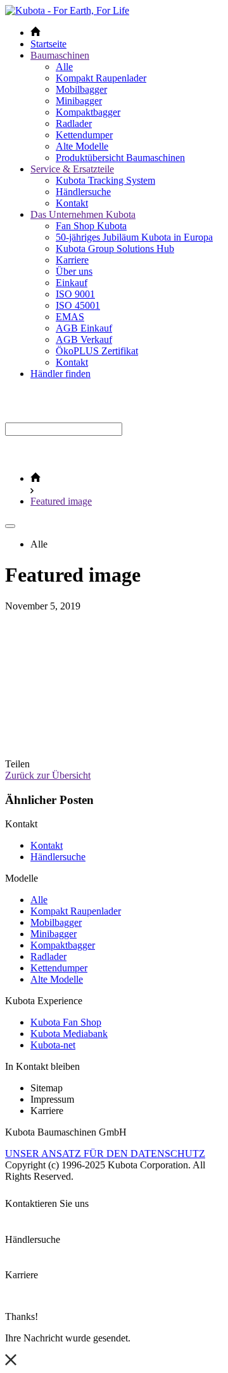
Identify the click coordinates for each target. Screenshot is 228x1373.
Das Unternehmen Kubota (83, 214)
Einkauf (71, 282)
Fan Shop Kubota (91, 225)
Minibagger (79, 100)
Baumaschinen (59, 55)
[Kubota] (67, 10)
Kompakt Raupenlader (101, 78)
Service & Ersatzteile (72, 169)
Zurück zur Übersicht (48, 775)
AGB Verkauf (84, 339)
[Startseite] (35, 478)
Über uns (74, 271)
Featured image (61, 501)
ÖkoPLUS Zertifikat (97, 350)
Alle (64, 66)
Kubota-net (52, 1045)
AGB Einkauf (84, 328)
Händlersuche (83, 191)
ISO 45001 (78, 305)
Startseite (48, 44)
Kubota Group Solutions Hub (115, 248)
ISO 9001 (75, 294)
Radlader (74, 123)
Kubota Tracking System (105, 180)
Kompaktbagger (88, 112)
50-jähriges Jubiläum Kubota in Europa (134, 237)
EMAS (70, 316)
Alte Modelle (82, 146)
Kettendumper (84, 134)
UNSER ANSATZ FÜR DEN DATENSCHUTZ (105, 1153)
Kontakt (72, 203)
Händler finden (60, 373)
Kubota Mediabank (69, 1033)
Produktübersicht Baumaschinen (120, 157)
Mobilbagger (81, 89)
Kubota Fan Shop (65, 1022)
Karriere (72, 260)
